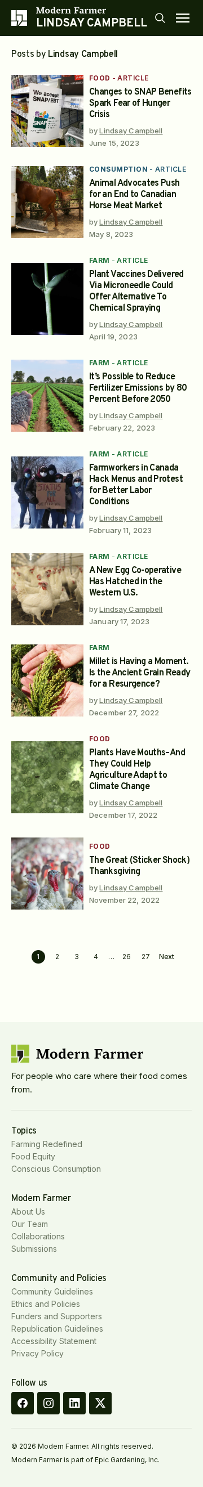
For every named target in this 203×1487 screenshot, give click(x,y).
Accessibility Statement (53, 1341)
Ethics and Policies (45, 1304)
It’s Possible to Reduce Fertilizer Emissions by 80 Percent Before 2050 (138, 388)
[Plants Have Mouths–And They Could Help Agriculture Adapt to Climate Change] (47, 777)
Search (160, 18)
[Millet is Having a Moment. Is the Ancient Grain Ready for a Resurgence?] (47, 680)
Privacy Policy (37, 1353)
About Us (28, 1211)
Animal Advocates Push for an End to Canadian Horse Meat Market (134, 195)
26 (126, 956)
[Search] (160, 18)
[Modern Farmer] (92, 10)
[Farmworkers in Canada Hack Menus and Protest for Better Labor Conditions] (47, 492)
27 (146, 956)
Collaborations (38, 1236)
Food (100, 78)
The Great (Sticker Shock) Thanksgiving (139, 866)
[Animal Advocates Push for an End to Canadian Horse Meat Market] (47, 202)
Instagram (48, 1403)
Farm (99, 260)
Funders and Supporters (56, 1316)
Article (132, 78)
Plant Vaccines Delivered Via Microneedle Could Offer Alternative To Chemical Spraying (136, 291)
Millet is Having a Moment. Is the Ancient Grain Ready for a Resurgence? (139, 673)
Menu (183, 18)
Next (167, 957)
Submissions (34, 1248)
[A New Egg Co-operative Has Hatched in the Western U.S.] (47, 589)
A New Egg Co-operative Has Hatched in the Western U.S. (135, 582)
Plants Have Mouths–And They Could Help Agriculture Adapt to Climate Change (137, 769)
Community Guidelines (52, 1291)
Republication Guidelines (57, 1328)
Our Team (29, 1224)
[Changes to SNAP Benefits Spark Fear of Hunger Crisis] (47, 111)
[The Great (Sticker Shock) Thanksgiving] (47, 873)
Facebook (22, 1403)
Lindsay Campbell (130, 130)
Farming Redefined (46, 1144)
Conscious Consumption (56, 1169)
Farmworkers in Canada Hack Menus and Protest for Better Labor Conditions (136, 485)
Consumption (118, 169)
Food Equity (33, 1156)
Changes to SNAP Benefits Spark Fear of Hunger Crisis (140, 103)
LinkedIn (74, 1403)
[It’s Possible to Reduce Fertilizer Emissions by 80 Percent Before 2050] (47, 396)
